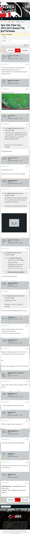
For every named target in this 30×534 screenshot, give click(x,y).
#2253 (27, 124)
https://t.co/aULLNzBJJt (11, 139)
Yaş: (20, 58)
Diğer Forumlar (11, 21)
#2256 (27, 248)
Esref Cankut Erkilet (13, 55)
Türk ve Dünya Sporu (20, 21)
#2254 (27, 166)
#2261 (27, 402)
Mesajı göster (13, 130)
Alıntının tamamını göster (16, 272)
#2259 (27, 348)
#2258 (27, 326)
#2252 (27, 89)
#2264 (27, 462)
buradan (10, 528)
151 (17, 50)
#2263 (27, 439)
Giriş (27, 1)
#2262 (27, 421)
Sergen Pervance (12, 158)
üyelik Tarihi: (10, 58)
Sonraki (25, 50)
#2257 (27, 291)
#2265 (27, 483)
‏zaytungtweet (11, 486)
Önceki (10, 50)
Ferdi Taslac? (11, 115)
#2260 (27, 381)
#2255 (27, 189)
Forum (5, 21)
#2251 (27, 64)
